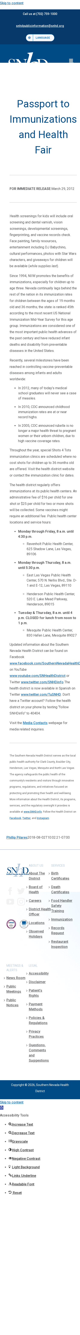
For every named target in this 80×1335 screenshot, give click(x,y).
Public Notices (12, 1002)
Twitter (26, 818)
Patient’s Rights (35, 993)
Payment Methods (36, 1006)
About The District (37, 875)
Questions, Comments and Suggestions (39, 1052)
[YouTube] (10, 902)
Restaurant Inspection (59, 944)
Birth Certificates (60, 875)
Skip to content (11, 3)
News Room (15, 978)
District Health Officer (40, 911)
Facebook (15, 818)
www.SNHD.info (33, 811)
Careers (35, 901)
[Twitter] (21, 891)
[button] (1, 1108)
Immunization (62, 919)
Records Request (57, 930)
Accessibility (39, 973)
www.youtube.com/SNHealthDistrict (37, 676)
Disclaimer (37, 982)
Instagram (43, 818)
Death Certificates (60, 889)
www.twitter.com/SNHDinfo (42, 682)
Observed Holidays (36, 934)
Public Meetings (13, 989)
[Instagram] (21, 902)
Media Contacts (35, 723)
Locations (37, 923)
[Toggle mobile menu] (71, 60)
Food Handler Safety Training (61, 906)
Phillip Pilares (17, 837)
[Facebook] (10, 891)
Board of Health (36, 889)
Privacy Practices (36, 1034)
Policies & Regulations (38, 1020)
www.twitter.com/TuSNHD (41, 694)
